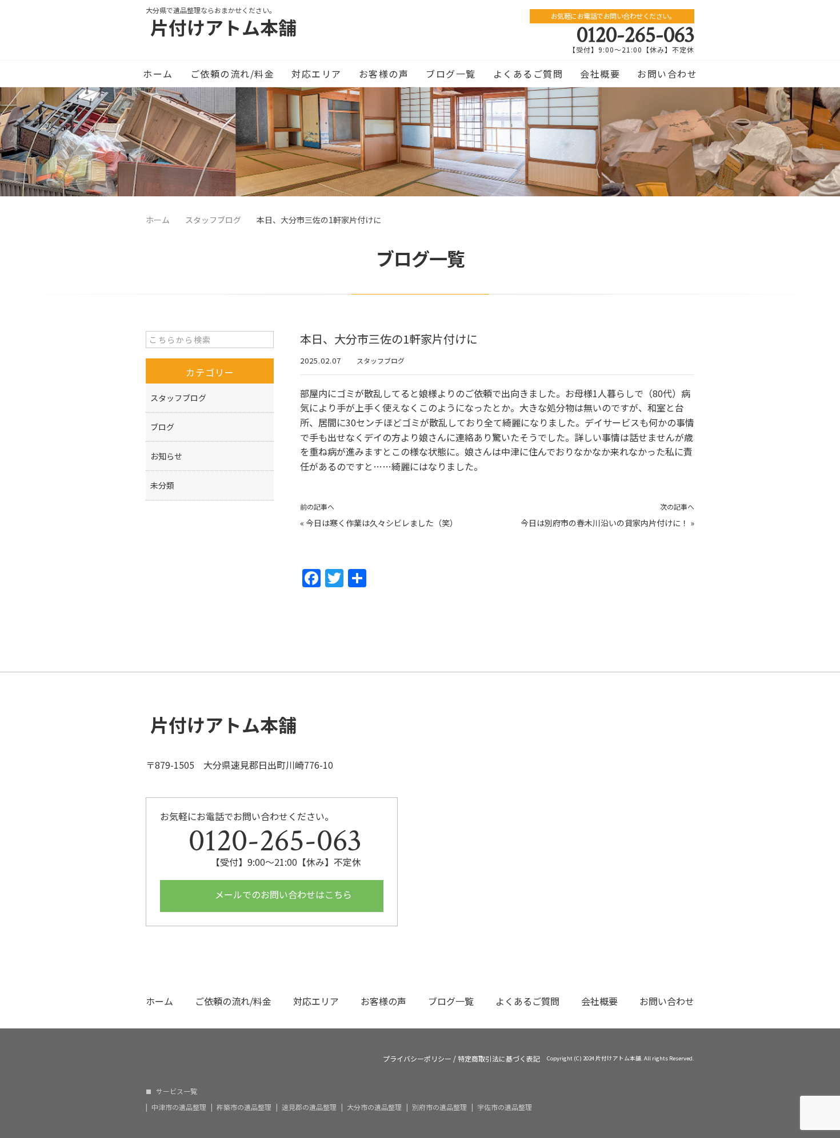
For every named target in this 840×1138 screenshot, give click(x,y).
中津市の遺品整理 (178, 1107)
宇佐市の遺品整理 (504, 1107)
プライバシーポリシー (417, 1058)
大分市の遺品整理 (374, 1107)
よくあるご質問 (528, 73)
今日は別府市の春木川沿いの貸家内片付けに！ (605, 522)
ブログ (162, 427)
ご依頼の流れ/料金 (232, 73)
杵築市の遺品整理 (244, 1107)
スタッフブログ (381, 360)
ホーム (158, 73)
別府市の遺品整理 (439, 1107)
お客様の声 (384, 73)
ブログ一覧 (451, 73)
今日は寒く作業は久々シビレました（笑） (382, 522)
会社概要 (600, 73)
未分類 (162, 485)
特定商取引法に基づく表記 (499, 1058)
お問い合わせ (667, 73)
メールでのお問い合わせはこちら (282, 894)
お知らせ (166, 456)
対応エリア (316, 73)
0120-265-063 (635, 34)
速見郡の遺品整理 (309, 1107)
